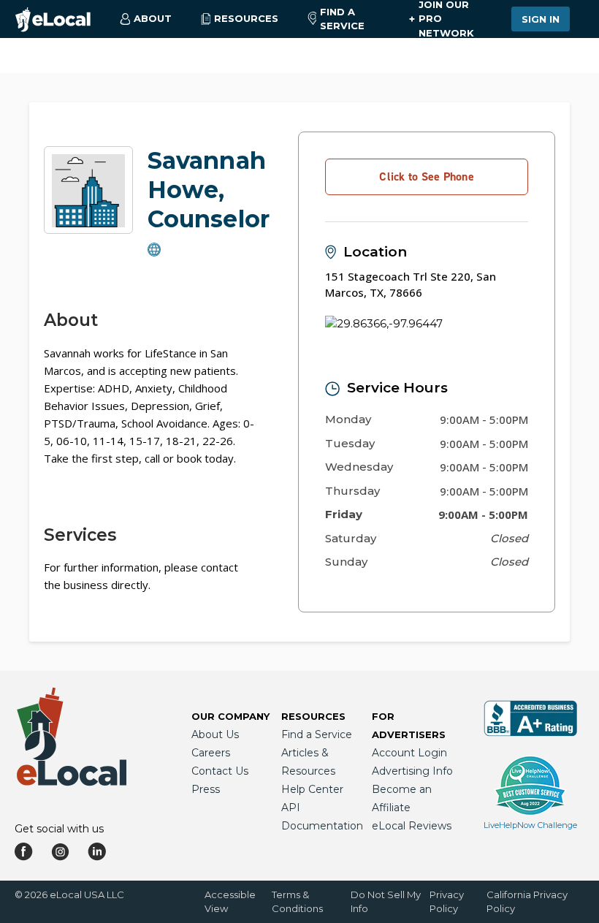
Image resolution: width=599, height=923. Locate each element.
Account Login (409, 752)
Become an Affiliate (402, 798)
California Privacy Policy (527, 901)
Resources (313, 716)
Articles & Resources (308, 762)
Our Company (230, 716)
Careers (210, 752)
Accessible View (230, 901)
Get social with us (59, 828)
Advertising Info (412, 771)
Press (205, 789)
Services (80, 535)
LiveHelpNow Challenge (530, 825)
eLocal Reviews (411, 825)
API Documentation (322, 816)
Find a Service (342, 19)
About (71, 320)
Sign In (541, 19)
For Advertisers (409, 725)
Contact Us (219, 771)
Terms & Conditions (297, 901)
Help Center (312, 789)
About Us (215, 734)
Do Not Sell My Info (386, 901)
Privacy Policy (447, 901)
